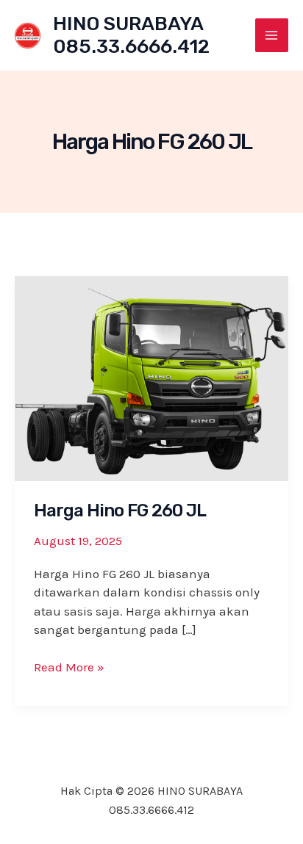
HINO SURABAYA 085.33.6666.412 (131, 35)
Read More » (69, 668)
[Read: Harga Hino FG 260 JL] (151, 376)
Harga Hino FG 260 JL (120, 510)
